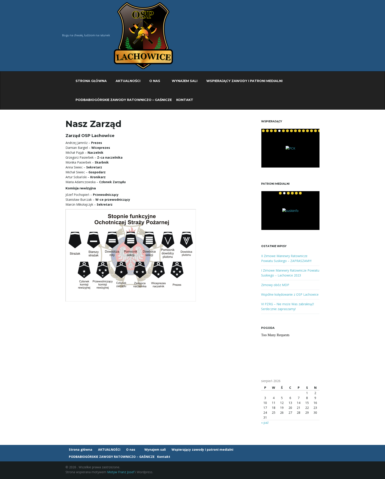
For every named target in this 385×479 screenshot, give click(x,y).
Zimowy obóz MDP (275, 285)
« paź (265, 422)
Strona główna (91, 81)
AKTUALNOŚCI (127, 81)
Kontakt (185, 100)
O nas (154, 81)
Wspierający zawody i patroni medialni (244, 81)
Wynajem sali (184, 81)
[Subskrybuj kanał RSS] (317, 470)
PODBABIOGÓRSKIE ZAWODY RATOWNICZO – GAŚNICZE (123, 100)
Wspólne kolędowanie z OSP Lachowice (290, 294)
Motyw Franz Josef (120, 472)
